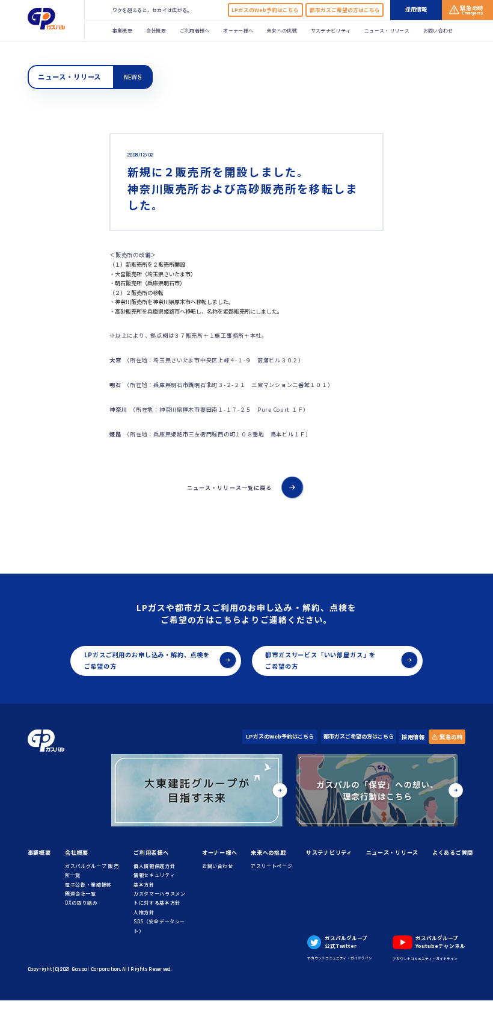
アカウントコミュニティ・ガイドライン (339, 958)
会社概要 (156, 30)
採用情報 (413, 737)
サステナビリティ (331, 30)
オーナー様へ (238, 30)
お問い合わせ (438, 30)
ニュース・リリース (386, 30)
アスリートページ (271, 866)
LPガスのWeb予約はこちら (265, 9)
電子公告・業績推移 (88, 884)
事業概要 (122, 30)
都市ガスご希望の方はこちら (345, 9)
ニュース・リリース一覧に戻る (229, 487)
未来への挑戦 (282, 30)
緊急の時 (450, 737)
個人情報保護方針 (154, 866)
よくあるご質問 (452, 852)
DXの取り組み (81, 902)
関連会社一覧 (80, 893)
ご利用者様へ (195, 30)
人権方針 (144, 912)
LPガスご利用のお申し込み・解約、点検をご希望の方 (147, 660)
